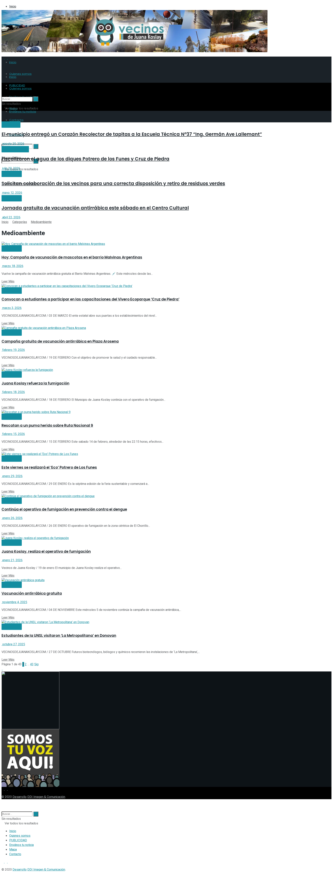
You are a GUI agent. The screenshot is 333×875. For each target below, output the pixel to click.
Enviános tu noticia (22, 111)
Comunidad (11, 174)
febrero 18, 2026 (13, 392)
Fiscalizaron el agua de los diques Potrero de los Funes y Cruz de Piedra (85, 159)
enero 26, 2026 (12, 518)
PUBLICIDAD (18, 840)
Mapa (13, 849)
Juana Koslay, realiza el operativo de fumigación (46, 551)
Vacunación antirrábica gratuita (32, 593)
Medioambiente (15, 149)
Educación (11, 124)
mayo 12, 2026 (12, 192)
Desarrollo (20, 797)
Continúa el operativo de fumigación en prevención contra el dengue (64, 509)
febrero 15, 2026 (13, 434)
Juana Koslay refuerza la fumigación (35, 383)
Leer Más (8, 281)
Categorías (19, 222)
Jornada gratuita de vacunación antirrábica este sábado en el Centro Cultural (95, 208)
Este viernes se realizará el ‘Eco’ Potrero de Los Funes (49, 467)
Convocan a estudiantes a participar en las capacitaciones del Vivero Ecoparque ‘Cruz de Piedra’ (90, 299)
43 (32, 664)
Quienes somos (20, 74)
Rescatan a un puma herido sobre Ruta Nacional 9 (47, 425)
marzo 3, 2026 (12, 308)
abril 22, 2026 (11, 217)
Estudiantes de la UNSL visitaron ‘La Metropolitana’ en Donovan (59, 635)
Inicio (12, 6)
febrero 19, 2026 (13, 350)
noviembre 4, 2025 (14, 602)
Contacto (15, 854)
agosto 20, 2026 (13, 143)
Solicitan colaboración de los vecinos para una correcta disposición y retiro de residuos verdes (113, 183)
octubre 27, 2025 (13, 644)
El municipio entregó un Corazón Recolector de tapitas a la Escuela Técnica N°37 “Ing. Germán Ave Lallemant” (132, 134)
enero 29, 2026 (12, 476)
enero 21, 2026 (12, 560)
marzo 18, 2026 (12, 266)
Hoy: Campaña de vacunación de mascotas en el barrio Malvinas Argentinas (72, 257)
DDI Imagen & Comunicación (46, 797)
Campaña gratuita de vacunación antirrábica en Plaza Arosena (60, 341)
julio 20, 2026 (11, 168)
